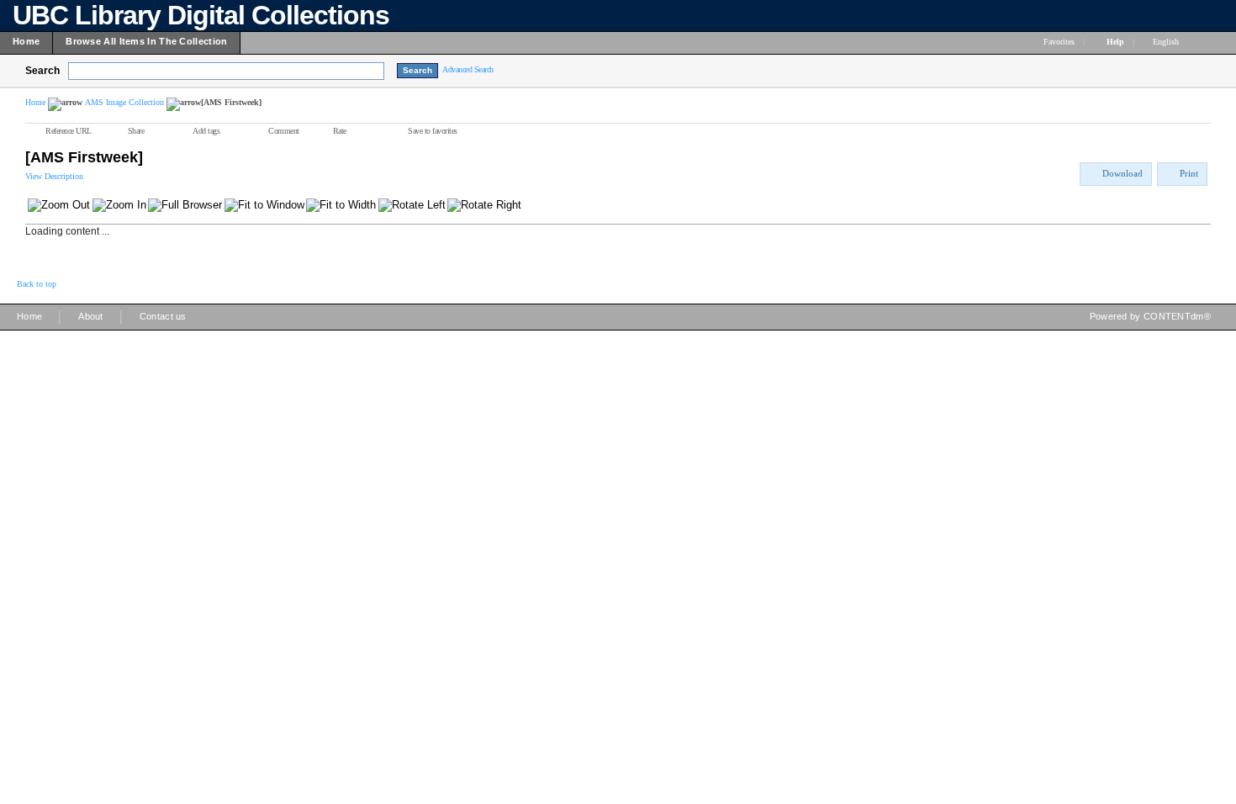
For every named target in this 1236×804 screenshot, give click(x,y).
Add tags (206, 130)
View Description (54, 176)
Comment (283, 130)
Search (42, 71)
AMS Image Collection (124, 102)
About (90, 316)
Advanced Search (468, 69)
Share (136, 130)
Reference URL (68, 130)
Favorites (1059, 41)
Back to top (36, 283)
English (1167, 41)
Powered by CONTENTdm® (1150, 316)
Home (35, 102)
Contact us (163, 316)
